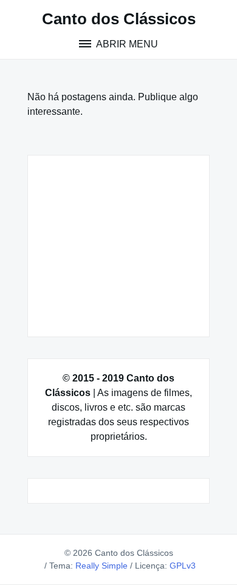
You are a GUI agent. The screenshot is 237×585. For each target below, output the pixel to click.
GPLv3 (183, 565)
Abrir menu (126, 44)
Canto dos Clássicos (119, 19)
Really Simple (101, 565)
